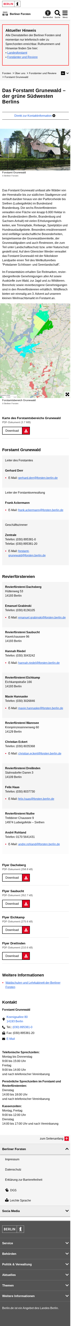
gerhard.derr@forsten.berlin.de (38, 477)
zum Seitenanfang (51, 1138)
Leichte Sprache (20, 1200)
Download (12, 430)
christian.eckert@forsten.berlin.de (39, 753)
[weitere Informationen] (5, 13)
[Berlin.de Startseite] (11, 4)
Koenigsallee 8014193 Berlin (17, 1019)
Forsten (6, 73)
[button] (65, 73)
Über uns (20, 73)
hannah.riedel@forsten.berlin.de (39, 662)
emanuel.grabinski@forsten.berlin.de (42, 617)
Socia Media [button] (11, 1211)
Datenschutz (13, 1169)
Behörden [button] (9, 1254)
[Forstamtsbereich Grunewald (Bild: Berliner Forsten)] (35, 350)
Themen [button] (8, 1285)
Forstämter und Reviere (22, 57)
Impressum (12, 1159)
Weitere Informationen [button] (18, 1296)
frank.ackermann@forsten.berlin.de (40, 510)
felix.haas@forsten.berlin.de (36, 798)
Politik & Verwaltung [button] (17, 1264)
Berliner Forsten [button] (14, 1149)
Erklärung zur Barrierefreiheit (23, 1179)
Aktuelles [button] (9, 1275)
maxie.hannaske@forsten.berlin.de (40, 708)
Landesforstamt (17, 52)
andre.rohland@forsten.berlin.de (39, 844)
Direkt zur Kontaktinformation (33, 115)
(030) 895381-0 (22, 1027)
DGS (13, 1190)
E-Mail (11, 1039)
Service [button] (7, 1243)
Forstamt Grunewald (16, 77)
